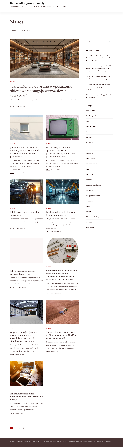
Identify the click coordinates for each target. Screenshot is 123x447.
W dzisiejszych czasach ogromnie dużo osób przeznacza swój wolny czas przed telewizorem (60, 152)
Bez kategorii (91, 116)
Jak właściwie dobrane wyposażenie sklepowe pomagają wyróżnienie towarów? (41, 91)
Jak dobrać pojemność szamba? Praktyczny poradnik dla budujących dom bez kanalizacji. (98, 58)
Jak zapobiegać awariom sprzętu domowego (22, 272)
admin (12, 106)
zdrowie (89, 222)
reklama (89, 180)
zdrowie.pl (90, 228)
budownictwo (91, 126)
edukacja (89, 142)
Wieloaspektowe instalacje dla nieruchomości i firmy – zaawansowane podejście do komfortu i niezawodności (61, 275)
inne (88, 148)
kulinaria (89, 153)
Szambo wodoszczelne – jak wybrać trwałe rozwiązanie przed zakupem (98, 78)
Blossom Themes (88, 441)
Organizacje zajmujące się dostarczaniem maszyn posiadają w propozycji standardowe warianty (23, 337)
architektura (90, 111)
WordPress (107, 441)
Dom (88, 132)
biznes (12, 82)
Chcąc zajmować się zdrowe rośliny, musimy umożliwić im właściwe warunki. (61, 335)
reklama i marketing (93, 185)
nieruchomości (91, 164)
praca (88, 169)
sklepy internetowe (93, 196)
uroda (88, 206)
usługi (88, 212)
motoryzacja (90, 158)
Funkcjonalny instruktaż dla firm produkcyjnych (60, 213)
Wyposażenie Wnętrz (93, 217)
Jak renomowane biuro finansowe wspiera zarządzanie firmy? (26, 396)
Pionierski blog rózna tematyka (28, 3)
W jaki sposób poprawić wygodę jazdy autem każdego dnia (98, 96)
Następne (27, 428)
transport (89, 201)
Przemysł (89, 174)
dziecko (89, 137)
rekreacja (89, 190)
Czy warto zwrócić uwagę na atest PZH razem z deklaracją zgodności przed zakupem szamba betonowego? (99, 68)
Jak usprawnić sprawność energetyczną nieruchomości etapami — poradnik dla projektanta (25, 152)
